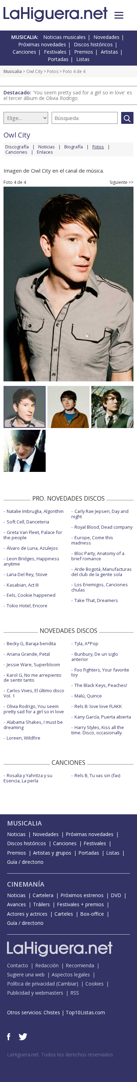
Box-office (92, 913)
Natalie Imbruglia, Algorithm (35, 511)
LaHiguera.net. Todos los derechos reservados (60, 1054)
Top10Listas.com (85, 1012)
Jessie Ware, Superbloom (33, 664)
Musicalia (13, 71)
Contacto (17, 965)
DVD (116, 895)
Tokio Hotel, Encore (27, 605)
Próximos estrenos (82, 895)
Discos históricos (93, 44)
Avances (16, 904)
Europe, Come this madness (92, 540)
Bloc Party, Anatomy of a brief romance (97, 556)
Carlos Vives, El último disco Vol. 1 (34, 693)
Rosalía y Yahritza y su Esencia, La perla (28, 778)
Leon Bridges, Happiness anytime (31, 561)
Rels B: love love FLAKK (98, 706)
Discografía (17, 146)
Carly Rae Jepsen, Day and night (100, 514)
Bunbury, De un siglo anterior (94, 656)
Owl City (34, 71)
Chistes (52, 1012)
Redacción (47, 965)
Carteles (63, 913)
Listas (83, 59)
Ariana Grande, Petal (28, 654)
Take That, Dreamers (96, 600)
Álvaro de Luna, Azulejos (32, 548)
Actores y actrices (27, 913)
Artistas (109, 51)
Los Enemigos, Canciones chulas (99, 587)
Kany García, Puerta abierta (102, 717)
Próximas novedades (42, 44)
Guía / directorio (25, 862)
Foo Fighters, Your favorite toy (100, 672)
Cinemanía (25, 884)
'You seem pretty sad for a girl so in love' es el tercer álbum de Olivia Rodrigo (68, 95)
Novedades (106, 37)
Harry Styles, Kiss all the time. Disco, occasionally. (97, 730)
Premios (83, 51)
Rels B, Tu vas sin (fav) (97, 775)
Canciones (24, 51)
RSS (74, 992)
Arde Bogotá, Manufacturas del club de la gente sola (101, 571)
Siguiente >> (121, 182)
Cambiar (67, 983)
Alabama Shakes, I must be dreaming (33, 724)
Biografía (73, 146)
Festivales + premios (80, 904)
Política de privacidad (31, 983)
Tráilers (41, 904)
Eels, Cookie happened (31, 595)
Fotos (52, 71)
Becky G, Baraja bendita (31, 643)
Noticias (46, 146)
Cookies (94, 983)
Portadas (58, 59)
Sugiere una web (26, 974)
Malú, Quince (88, 696)
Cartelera (43, 895)
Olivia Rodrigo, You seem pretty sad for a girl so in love (34, 709)
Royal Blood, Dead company (103, 527)
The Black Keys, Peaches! (100, 685)
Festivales (55, 51)
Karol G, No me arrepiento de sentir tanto (32, 677)
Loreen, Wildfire (23, 738)
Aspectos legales (71, 974)
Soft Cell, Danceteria (28, 522)
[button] (119, 15)
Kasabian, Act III (23, 585)
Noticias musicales (64, 37)
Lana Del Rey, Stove (27, 574)
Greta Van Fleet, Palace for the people (33, 535)
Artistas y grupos (52, 852)
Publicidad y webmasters (35, 992)
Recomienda (80, 965)
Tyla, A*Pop (86, 643)
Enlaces (45, 152)
